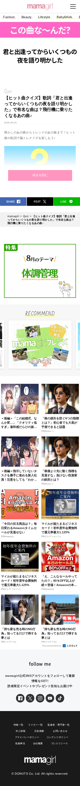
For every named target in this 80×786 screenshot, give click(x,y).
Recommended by (52, 645)
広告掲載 (39, 731)
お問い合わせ (60, 731)
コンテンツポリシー (57, 737)
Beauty (27, 17)
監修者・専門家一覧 (59, 724)
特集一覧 (18, 724)
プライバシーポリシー (27, 737)
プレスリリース (59, 743)
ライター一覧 (35, 724)
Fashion (9, 17)
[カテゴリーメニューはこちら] (73, 6)
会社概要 (38, 743)
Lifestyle (44, 17)
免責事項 (20, 743)
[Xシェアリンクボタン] (30, 698)
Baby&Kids (64, 17)
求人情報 (20, 731)
